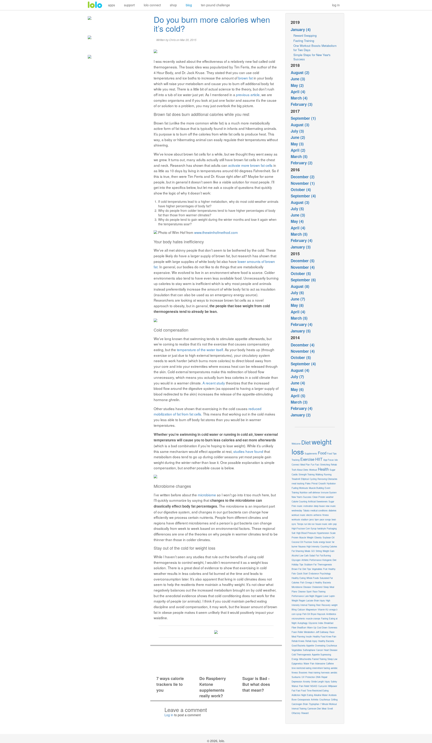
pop (335, 524)
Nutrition (304, 492)
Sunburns (296, 677)
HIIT (318, 459)
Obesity (318, 537)
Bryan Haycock (318, 614)
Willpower (332, 686)
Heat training (314, 672)
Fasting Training (303, 40)
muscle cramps (313, 618)
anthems (317, 515)
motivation (308, 506)
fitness (325, 515)
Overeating (320, 645)
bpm (317, 519)
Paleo (307, 483)
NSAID (313, 686)
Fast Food (301, 690)
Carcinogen (297, 704)
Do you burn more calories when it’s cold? (212, 24)
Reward (304, 713)
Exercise (307, 459)
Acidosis (332, 695)
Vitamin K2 (323, 609)
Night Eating (307, 695)
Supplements (311, 453)
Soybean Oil (328, 537)
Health (323, 469)
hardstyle (321, 528)
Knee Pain (331, 636)
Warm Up (311, 627)
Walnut (295, 686)
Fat (317, 555)
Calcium (301, 609)
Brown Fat (297, 569)
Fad (293, 690)
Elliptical (305, 479)
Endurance (314, 573)
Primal (314, 483)
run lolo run (309, 524)
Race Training (319, 591)
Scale (332, 533)
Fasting (324, 618)
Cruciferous (324, 699)
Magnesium (311, 609)
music (299, 506)
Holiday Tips (297, 564)
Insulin (309, 636)
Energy (295, 659)
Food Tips (332, 453)
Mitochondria (305, 659)
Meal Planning (298, 636)
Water (306, 663)
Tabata (306, 510)
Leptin (332, 596)
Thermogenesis (324, 564)
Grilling (334, 699)
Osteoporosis (303, 699)
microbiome (207, 494)
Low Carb (303, 555)
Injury (327, 681)
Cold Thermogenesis (301, 654)
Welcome (296, 443)
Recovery (326, 605)
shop (173, 5)
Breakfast (328, 623)
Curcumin (322, 686)
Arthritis (314, 699)
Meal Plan (305, 464)
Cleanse (302, 591)
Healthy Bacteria (326, 641)
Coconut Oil (297, 542)
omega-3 (333, 609)
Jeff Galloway (322, 632)
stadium (304, 519)
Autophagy (302, 623)
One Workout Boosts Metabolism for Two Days (315, 47)
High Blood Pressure (306, 533)
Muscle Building (316, 488)
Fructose (308, 542)
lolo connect (152, 5)
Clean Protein (318, 497)
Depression (297, 681)
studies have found (248, 451)
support (129, 5)
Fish (302, 582)
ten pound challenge (215, 5)
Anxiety (306, 681)
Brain (305, 704)
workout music (298, 515)
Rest (318, 605)
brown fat (245, 77)
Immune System (329, 492)
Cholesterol (317, 587)
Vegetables (317, 569)
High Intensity (313, 546)
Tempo (300, 524)
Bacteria (327, 582)
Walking (319, 474)
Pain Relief (304, 686)
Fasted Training (319, 659)
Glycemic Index (315, 623)
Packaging (332, 528)
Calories (295, 582)
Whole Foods (312, 578)
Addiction (296, 695)
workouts (296, 519)
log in (336, 5)
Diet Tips (306, 569)
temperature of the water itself (200, 349)
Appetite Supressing (321, 654)
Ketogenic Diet (329, 560)
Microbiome (297, 587)
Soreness (332, 627)
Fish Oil (306, 614)
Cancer (319, 650)
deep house (319, 506)
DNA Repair (321, 677)
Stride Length (317, 681)
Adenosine (320, 663)
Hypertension (323, 533)
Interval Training (299, 708)
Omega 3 (309, 582)
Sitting (319, 551)
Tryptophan (314, 704)
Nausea (302, 546)
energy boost (325, 542)
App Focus (328, 459)
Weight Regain (298, 600)
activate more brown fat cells (250, 165)
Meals (307, 551)
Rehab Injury (311, 641)
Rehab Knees (298, 641)
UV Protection (308, 677)
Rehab (334, 464)
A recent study (213, 382)
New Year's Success (301, 497)
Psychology (325, 573)
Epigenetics (297, 663)
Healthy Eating (299, 578)
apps (111, 5)
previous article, (248, 94)
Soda (315, 542)
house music (321, 524)
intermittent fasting (321, 668)
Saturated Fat (326, 578)
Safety (334, 681)
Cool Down (322, 627)
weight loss (312, 446)
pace (322, 519)
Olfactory (296, 713)
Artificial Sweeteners (318, 501)
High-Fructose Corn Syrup (304, 528)
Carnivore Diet (314, 708)
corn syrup (297, 614)
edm (330, 524)
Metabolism (309, 632)
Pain (312, 663)
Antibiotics (331, 614)
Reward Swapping (305, 35)
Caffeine (330, 663)
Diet (306, 442)
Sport (309, 591)
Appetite (310, 645)
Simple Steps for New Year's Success (312, 57)
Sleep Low (332, 659)
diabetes (332, 510)
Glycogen (296, 560)
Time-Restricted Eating (317, 690)
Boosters (303, 672)
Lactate (309, 600)
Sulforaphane (309, 650)
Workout (313, 469)
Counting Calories (328, 546)
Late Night (309, 596)
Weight (310, 537)
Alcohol (295, 555)
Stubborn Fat (310, 564)
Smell (330, 708)
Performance (298, 596)
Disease (307, 587)
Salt (293, 533)
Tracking (295, 459)
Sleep (326, 587)
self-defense (314, 492)
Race (331, 632)
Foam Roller (297, 632)
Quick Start (302, 573)
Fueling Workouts (300, 488)
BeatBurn (301, 627)
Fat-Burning (325, 555)
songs (328, 519)
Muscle (302, 537)
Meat (324, 708)
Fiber (294, 627)
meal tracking (298, 483)
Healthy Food (319, 636)
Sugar (332, 469)
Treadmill (296, 479)
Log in (168, 715)
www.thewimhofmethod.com (216, 232)
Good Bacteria (298, 645)
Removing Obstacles (327, 479)
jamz (311, 519)
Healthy (318, 582)
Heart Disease (330, 650)
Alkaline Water (321, 695)
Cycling (313, 479)
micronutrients (298, 618)
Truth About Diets (300, 469)
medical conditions (319, 510)
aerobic (334, 672)
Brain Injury (319, 600)
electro (309, 515)
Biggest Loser (321, 596)
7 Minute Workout (328, 704)
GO (313, 551)
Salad (312, 555)
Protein (295, 537)
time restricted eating (301, 668)
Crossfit (322, 483)
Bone (294, 699)
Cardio (295, 474)
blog (189, 5)
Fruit (325, 569)
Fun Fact (315, 464)
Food (322, 453)
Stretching (325, 464)
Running (327, 474)
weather (329, 497)
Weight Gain (328, 551)
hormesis (325, 672)
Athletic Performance (312, 560)
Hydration (331, 483)
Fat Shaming (298, 551)
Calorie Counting (299, 501)
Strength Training (307, 474)
